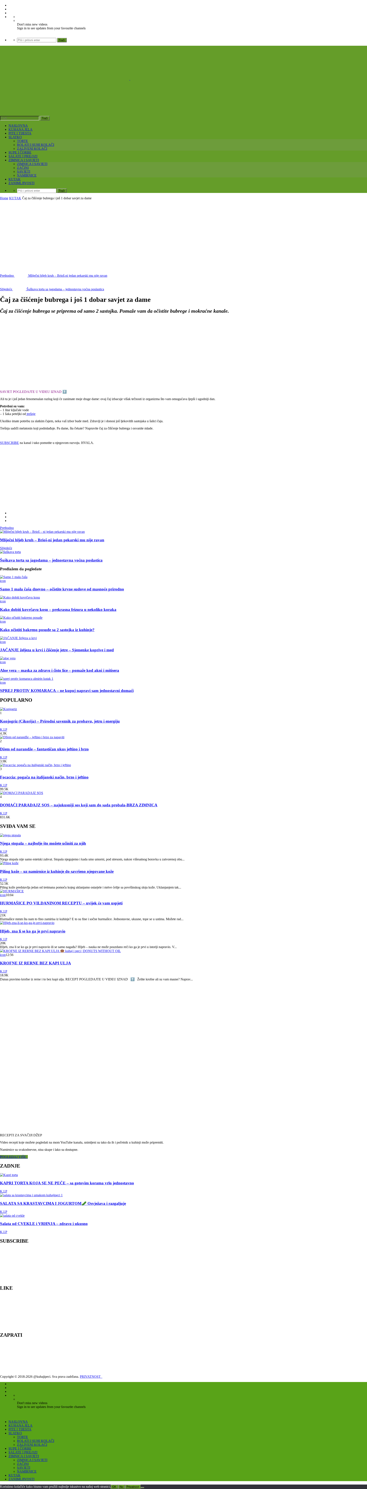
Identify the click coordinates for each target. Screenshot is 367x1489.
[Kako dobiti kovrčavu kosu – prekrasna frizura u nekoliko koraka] (20, 597)
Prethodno (7, 528)
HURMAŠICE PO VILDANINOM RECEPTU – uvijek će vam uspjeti (61, 903)
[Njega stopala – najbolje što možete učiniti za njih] (10, 835)
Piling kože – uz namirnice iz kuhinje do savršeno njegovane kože (57, 871)
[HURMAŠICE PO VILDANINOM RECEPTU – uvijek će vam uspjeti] (12, 891)
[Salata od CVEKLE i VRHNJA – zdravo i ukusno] (12, 1215)
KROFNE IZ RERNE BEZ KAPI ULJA (35, 963)
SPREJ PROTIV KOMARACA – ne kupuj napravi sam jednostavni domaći (67, 690)
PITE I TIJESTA (19, 133)
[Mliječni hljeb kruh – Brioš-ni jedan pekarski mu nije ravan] (42, 531)
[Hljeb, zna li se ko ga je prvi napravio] (27, 923)
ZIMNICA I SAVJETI (23, 160)
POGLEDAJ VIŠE (14, 1157)
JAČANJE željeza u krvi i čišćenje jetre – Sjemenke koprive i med (57, 650)
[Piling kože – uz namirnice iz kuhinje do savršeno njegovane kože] (9, 863)
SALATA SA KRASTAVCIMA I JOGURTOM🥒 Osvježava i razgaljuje (63, 1203)
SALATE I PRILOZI (22, 156)
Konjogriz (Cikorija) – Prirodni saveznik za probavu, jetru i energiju (60, 721)
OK (114, 1486)
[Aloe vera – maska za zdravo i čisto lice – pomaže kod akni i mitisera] (8, 658)
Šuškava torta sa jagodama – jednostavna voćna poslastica (51, 560)
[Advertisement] (183, 232)
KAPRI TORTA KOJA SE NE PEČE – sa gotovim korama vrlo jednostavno (67, 1183)
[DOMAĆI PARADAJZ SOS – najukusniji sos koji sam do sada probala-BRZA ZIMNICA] (21, 793)
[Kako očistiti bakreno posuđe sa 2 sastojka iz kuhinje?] (21, 617)
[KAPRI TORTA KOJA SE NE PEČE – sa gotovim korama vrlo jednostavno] (9, 1175)
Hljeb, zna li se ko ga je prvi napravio (32, 931)
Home (4, 198)
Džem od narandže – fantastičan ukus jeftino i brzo (44, 749)
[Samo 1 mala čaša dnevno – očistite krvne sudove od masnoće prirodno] (13, 577)
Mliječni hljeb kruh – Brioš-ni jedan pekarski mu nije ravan (52, 540)
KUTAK (14, 179)
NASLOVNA (18, 125)
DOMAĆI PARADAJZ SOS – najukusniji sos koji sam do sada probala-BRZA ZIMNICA (78, 805)
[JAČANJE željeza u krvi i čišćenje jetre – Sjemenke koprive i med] (18, 638)
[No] (142, 1487)
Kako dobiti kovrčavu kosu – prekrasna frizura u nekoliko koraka (58, 609)
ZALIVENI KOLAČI (32, 148)
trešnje (30, 414)
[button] (34, 352)
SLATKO (15, 137)
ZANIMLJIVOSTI (21, 183)
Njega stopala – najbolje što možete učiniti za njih (43, 843)
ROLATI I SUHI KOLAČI (35, 145)
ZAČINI (23, 168)
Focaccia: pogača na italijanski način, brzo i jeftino (44, 777)
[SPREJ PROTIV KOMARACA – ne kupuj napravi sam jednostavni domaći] (26, 678)
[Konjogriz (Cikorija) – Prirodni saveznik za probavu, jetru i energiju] (8, 709)
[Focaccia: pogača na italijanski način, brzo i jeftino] (35, 765)
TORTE (22, 141)
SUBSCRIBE (9, 443)
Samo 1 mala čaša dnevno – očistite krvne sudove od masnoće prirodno (62, 589)
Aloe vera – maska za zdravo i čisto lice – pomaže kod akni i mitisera (59, 670)
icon (3, 581)
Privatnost (133, 1486)
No (121, 1486)
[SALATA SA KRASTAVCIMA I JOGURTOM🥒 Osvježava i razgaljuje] (31, 1195)
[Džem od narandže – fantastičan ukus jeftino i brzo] (32, 737)
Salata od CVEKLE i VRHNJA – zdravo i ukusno (44, 1223)
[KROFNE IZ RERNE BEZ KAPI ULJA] (60, 951)
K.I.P (3, 729)
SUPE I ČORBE (19, 152)
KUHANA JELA (20, 129)
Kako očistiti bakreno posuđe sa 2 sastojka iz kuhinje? (47, 630)
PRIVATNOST (91, 1376)
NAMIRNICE (27, 175)
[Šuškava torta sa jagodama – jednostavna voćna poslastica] (10, 552)
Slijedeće (6, 548)
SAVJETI (23, 171)
